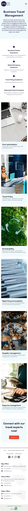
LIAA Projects (18, 453)
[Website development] (14, 509)
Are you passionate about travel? (16, 450)
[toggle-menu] (25, 3)
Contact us (14, 437)
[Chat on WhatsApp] (16, 508)
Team (5, 450)
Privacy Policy (9, 453)
